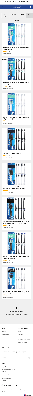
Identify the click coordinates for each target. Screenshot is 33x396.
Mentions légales (22, 342)
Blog (19, 331)
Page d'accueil (5, 367)
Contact (4, 331)
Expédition (21, 334)
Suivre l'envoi (5, 334)
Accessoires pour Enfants (6, 379)
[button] (28, 395)
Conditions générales (24, 339)
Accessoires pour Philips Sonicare (8, 370)
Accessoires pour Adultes (6, 375)
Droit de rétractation (23, 337)
